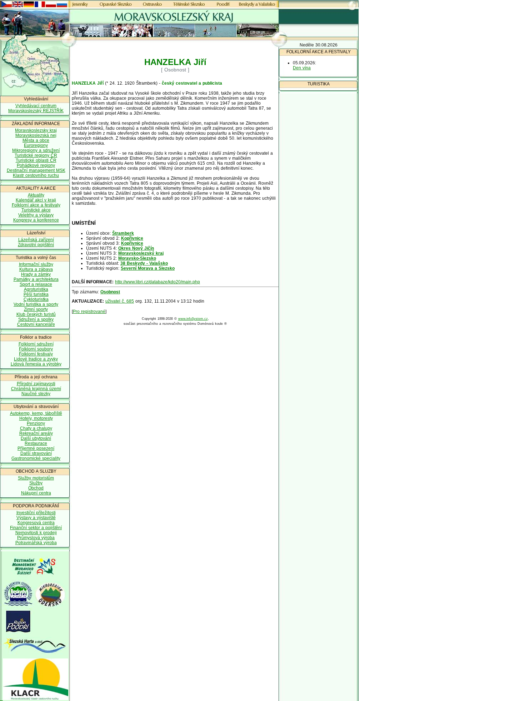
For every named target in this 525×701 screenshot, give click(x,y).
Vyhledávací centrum (35, 105)
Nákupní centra (36, 493)
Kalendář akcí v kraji (36, 200)
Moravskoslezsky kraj (36, 130)
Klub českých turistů (36, 314)
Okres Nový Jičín (136, 248)
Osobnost (110, 291)
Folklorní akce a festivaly (36, 205)
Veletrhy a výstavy (36, 215)
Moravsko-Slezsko (137, 258)
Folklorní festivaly (36, 354)
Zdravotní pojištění (36, 244)
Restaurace (36, 443)
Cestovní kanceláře (36, 324)
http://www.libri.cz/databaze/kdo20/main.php (157, 281)
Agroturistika (36, 289)
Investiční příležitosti (36, 512)
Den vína (302, 67)
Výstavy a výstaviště (36, 517)
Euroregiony (36, 145)
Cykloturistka (36, 299)
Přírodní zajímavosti (36, 383)
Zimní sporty (36, 309)
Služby (35, 483)
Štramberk (123, 233)
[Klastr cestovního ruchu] (34, 698)
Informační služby (36, 264)
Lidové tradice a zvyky (36, 359)
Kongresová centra (36, 522)
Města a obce (35, 140)
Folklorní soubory (36, 349)
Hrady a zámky (36, 274)
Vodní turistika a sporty (36, 304)
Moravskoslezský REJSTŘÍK (36, 110)
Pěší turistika (36, 294)
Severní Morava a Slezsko (148, 268)
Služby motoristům (36, 478)
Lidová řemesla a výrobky (36, 364)
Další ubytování (36, 438)
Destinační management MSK (36, 170)
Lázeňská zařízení (36, 239)
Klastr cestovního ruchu (36, 175)
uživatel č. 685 (119, 301)
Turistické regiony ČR (36, 155)
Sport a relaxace (36, 284)
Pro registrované (89, 311)
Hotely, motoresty (36, 418)
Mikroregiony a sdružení (36, 150)
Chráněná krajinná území (36, 388)
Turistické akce (36, 210)
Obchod (36, 488)
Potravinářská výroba (36, 542)
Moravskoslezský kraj (141, 253)
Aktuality (36, 195)
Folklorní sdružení (36, 344)
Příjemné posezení (36, 448)
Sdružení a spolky (36, 319)
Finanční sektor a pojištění (36, 527)
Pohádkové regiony (36, 165)
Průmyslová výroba (36, 537)
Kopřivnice (132, 238)
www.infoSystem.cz (193, 318)
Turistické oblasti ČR (36, 160)
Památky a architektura (36, 279)
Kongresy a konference (36, 220)
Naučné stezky (35, 393)
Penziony (36, 423)
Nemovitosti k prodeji (36, 532)
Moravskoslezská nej (35, 135)
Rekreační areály (36, 433)
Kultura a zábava (36, 269)
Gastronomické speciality (35, 458)
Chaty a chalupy (36, 428)
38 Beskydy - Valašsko (144, 263)
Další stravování (36, 453)
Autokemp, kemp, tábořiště (36, 413)
